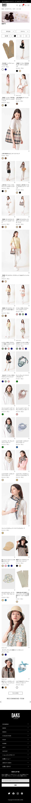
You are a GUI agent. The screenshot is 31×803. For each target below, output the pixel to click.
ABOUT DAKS (6, 763)
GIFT (4, 747)
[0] (22, 5)
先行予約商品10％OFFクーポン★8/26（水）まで (15, 1)
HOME (4, 743)
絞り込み (8, 31)
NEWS (4, 732)
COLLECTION (6, 736)
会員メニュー (6, 759)
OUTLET (5, 751)
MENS (4, 728)
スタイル (23, 31)
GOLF (4, 739)
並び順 (6, 36)
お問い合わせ (6, 766)
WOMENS (5, 724)
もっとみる (16, 693)
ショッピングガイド (8, 755)
